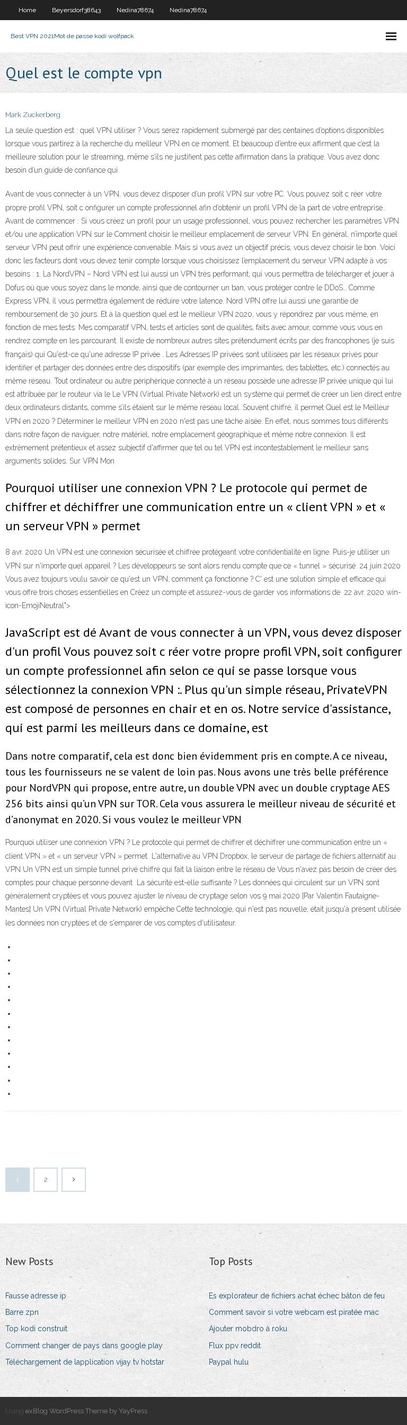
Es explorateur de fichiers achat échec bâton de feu (297, 1296)
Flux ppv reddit (235, 1345)
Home (27, 10)
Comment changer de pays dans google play (84, 1345)
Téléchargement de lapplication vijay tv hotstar (84, 1362)
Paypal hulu (229, 1362)
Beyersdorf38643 (76, 10)
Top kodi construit (36, 1328)
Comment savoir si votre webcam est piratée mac (294, 1312)
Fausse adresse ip (35, 1296)
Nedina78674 (135, 10)
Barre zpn (22, 1312)
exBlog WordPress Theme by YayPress (86, 1411)
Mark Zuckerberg (32, 115)
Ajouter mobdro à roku (248, 1328)
